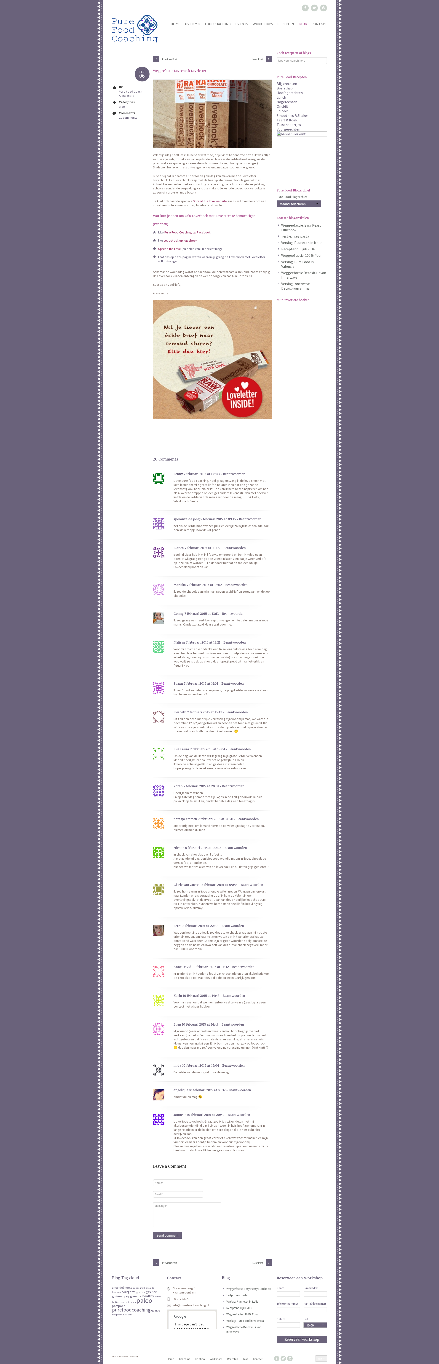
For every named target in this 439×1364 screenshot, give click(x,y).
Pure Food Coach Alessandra (130, 93)
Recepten (285, 24)
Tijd (305, 1319)
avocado (150, 1287)
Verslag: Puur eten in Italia (301, 242)
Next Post (257, 59)
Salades (283, 111)
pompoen (119, 1306)
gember (140, 1292)
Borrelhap (285, 88)
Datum (281, 1319)
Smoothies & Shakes (292, 115)
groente (136, 1296)
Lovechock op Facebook (180, 240)
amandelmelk (138, 1287)
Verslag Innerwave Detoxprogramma (295, 286)
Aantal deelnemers (315, 1304)
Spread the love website (210, 201)
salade (128, 1314)
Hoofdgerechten (290, 92)
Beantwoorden (234, 474)
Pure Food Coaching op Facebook (187, 232)
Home (175, 24)
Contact (319, 24)
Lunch (281, 97)
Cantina (200, 1359)
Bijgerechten (287, 83)
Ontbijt (282, 106)
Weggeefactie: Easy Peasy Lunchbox (248, 1289)
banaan (116, 1292)
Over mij (192, 24)
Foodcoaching (218, 24)
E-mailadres (311, 1288)
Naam (280, 1288)
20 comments (128, 117)
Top (320, 1358)
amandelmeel (121, 1287)
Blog (303, 24)
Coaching (184, 1359)
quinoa (155, 1310)
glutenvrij (118, 1296)
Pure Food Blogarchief (292, 197)
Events (241, 24)
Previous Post (169, 59)
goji (127, 1296)
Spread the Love (169, 249)
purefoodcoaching (131, 1310)
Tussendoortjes (289, 124)
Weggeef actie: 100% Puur (301, 255)
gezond (152, 1292)
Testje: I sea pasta (295, 236)
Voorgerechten (288, 129)
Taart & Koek (287, 120)
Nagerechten (287, 101)
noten (133, 1302)
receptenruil (118, 1314)
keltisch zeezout (120, 1302)
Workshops (263, 24)
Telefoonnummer (287, 1304)
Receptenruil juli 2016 (298, 249)
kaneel (158, 1296)
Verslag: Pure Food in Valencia (245, 1321)
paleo (144, 1300)
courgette (129, 1292)
